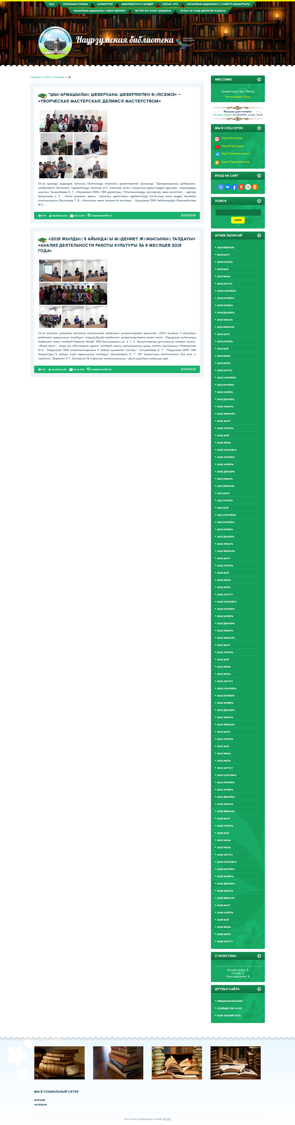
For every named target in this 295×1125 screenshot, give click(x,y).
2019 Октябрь (225, 385)
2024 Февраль (226, 724)
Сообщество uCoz (229, 1008)
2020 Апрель (225, 428)
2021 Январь (225, 478)
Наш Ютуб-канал (233, 146)
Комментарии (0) (102, 215)
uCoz (167, 1119)
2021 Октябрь (225, 522)
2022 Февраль (226, 551)
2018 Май (222, 269)
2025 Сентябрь (226, 862)
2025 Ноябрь (225, 876)
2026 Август (225, 941)
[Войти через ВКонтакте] (228, 187)
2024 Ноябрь (225, 789)
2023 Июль (224, 674)
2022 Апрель (225, 565)
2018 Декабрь (225, 312)
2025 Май (223, 833)
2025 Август (225, 854)
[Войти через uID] (221, 187)
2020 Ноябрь (225, 464)
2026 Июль (224, 934)
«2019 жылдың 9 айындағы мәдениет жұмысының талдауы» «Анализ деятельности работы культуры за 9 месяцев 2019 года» (116, 245)
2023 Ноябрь (225, 703)
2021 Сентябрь (226, 515)
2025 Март (223, 818)
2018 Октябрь (225, 298)
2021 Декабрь (225, 536)
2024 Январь (225, 717)
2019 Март (223, 334)
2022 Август (225, 594)
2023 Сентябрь (226, 688)
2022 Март (223, 558)
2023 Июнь (224, 666)
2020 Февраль (226, 413)
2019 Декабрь (225, 399)
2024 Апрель (225, 739)
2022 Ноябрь (225, 616)
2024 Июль (224, 760)
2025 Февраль (226, 811)
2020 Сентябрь (227, 450)
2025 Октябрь (226, 869)
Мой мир (39, 1100)
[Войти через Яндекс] (241, 187)
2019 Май (222, 348)
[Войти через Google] (248, 187)
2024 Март (223, 731)
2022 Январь (225, 544)
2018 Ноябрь (225, 305)
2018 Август (224, 283)
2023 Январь (225, 630)
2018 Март (223, 254)
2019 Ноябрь (225, 392)
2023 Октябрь (226, 695)
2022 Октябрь (226, 609)
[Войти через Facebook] (234, 187)
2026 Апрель (225, 912)
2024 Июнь (224, 753)
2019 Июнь (223, 356)
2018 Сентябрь (226, 291)
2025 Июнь (224, 840)
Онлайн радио (222, 114)
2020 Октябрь (226, 457)
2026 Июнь (224, 927)
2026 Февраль (226, 898)
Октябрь (59, 77)
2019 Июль (223, 363)
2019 (47, 77)
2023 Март (223, 645)
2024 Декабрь (226, 797)
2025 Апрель (225, 825)
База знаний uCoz (229, 1015)
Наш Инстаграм (232, 138)
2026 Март (223, 905)
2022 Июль (224, 587)
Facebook (40, 1104)
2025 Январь (225, 804)
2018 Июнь (223, 276)
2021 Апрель (225, 500)
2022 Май (223, 572)
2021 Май (222, 507)
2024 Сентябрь (226, 775)
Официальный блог (230, 1001)
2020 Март (223, 421)
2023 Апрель (225, 652)
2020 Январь (225, 406)
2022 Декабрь (226, 623)
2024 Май (223, 746)
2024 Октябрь (226, 782)
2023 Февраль (226, 638)
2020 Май (223, 435)
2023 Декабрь (226, 710)
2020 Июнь (224, 442)
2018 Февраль (225, 247)
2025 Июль (224, 847)
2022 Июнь (224, 580)
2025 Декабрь (226, 883)
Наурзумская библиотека (123, 39)
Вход (247, 96)
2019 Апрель (225, 341)
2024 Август (225, 768)
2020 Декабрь (226, 471)
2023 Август (225, 681)
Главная (35, 77)
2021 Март (223, 493)
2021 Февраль (225, 486)
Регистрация (233, 96)
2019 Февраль (225, 327)
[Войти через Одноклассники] (255, 187)
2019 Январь (225, 319)
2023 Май (223, 659)
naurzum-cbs (59, 215)
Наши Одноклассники (235, 161)
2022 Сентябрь (226, 601)
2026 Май (223, 919)
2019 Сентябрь (226, 377)
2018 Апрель (225, 262)
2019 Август (224, 370)
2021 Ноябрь (225, 529)
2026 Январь (225, 890)
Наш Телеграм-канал (235, 153)
